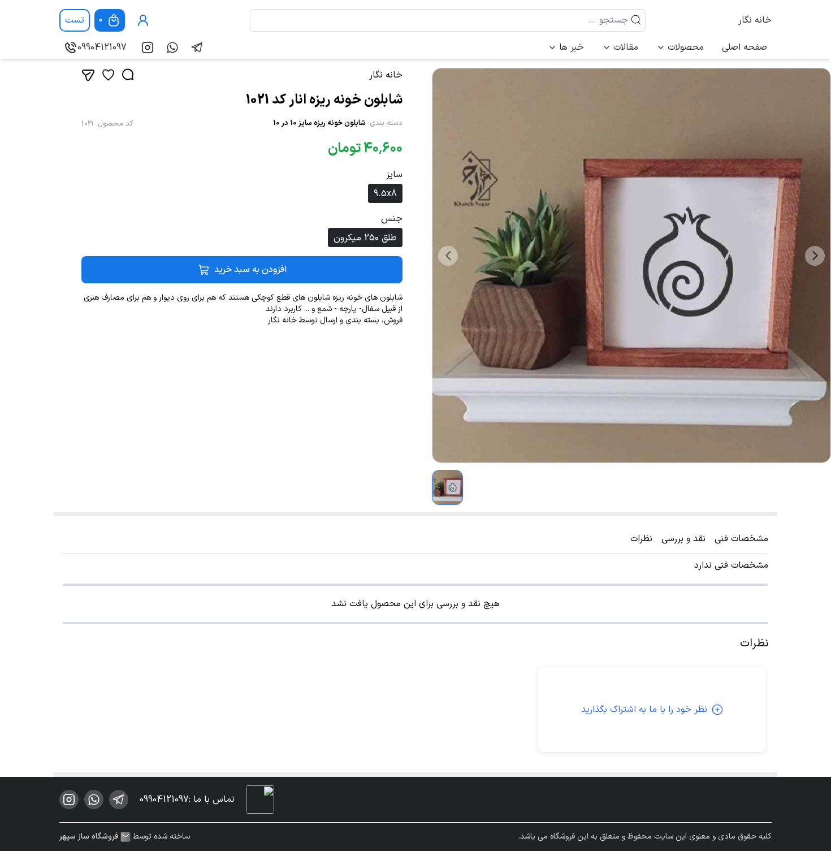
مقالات (625, 47)
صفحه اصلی (744, 47)
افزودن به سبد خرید (250, 270)
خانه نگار (755, 20)
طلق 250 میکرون (365, 238)
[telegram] (197, 47)
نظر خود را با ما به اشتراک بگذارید (644, 709)
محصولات (686, 47)
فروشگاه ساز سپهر (88, 837)
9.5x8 (385, 194)
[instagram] (147, 47)
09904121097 (102, 47)
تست (74, 20)
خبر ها (571, 47)
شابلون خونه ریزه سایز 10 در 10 (319, 123)
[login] (143, 20)
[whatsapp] (172, 47)
